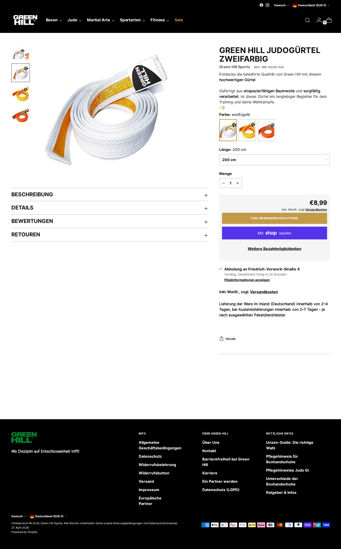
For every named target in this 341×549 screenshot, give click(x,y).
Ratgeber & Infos (281, 492)
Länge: (232, 149)
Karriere (209, 473)
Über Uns (210, 442)
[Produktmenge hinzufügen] (237, 183)
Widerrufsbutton (154, 473)
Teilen (230, 339)
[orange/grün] (266, 130)
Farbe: (234, 114)
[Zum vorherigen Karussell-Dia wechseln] (315, 403)
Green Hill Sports (234, 66)
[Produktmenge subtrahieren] (223, 183)
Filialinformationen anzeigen (247, 280)
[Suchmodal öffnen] (307, 20)
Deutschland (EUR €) (312, 5)
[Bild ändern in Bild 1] (20, 51)
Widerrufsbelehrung (157, 464)
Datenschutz (150, 456)
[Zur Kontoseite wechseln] (317, 20)
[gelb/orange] (247, 130)
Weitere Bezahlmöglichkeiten (274, 248)
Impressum (149, 489)
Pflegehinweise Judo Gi (287, 470)
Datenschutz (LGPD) (221, 489)
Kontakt (209, 450)
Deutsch (280, 5)
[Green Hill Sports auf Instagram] (267, 5)
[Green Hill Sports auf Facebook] (261, 5)
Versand (146, 481)
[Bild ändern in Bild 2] (20, 72)
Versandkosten (264, 291)
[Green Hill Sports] (25, 20)
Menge (225, 173)
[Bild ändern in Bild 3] (20, 94)
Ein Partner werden (220, 481)
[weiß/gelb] (228, 130)
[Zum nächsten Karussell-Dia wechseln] (326, 403)
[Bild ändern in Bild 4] (20, 115)
